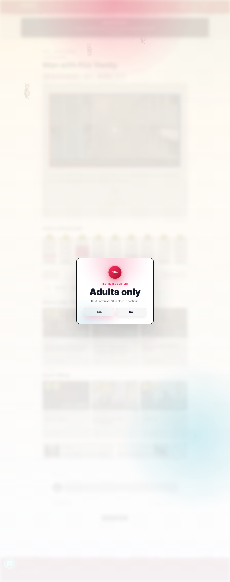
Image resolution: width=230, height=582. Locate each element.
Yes (99, 312)
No (131, 312)
